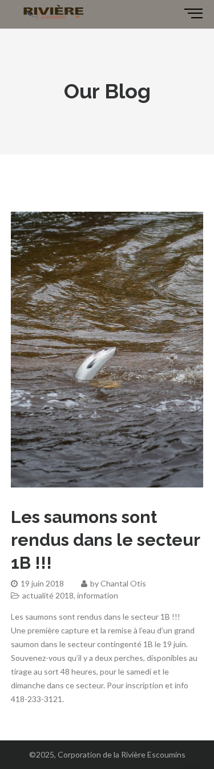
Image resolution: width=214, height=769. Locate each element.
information (97, 595)
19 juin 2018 (42, 583)
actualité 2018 (48, 595)
